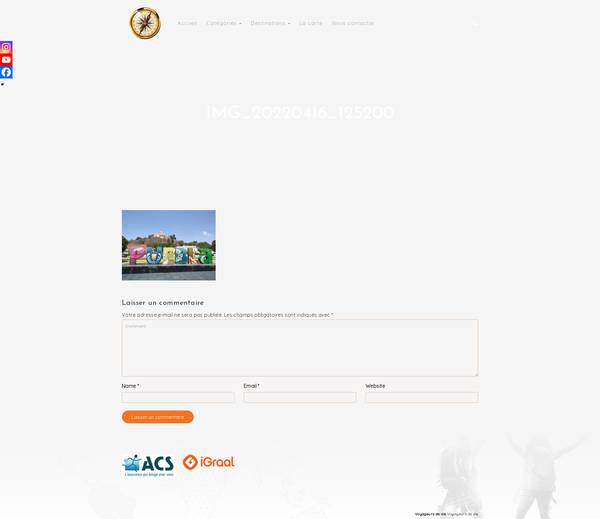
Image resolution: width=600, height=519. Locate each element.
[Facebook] (6, 72)
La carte (311, 23)
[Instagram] (6, 47)
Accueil (187, 23)
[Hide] (2, 84)
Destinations (269, 23)
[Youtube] (6, 59)
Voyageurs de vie (430, 513)
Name (130, 386)
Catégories (223, 23)
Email (252, 386)
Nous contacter (353, 23)
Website (375, 386)
